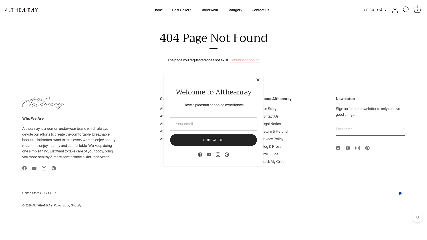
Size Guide (269, 154)
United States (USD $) (37, 193)
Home (158, 10)
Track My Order (273, 162)
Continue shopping (245, 60)
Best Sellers (181, 10)
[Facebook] (200, 154)
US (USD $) (373, 10)
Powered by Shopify (67, 205)
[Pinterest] (227, 154)
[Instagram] (218, 154)
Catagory (235, 10)
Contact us (260, 10)
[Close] (258, 80)
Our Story (268, 109)
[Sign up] (402, 129)
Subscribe (213, 140)
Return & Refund (274, 131)
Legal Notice (271, 124)
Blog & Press (271, 146)
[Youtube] (209, 154)
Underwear (209, 10)
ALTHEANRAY (42, 205)
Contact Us (270, 116)
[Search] (406, 10)
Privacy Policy (272, 139)
